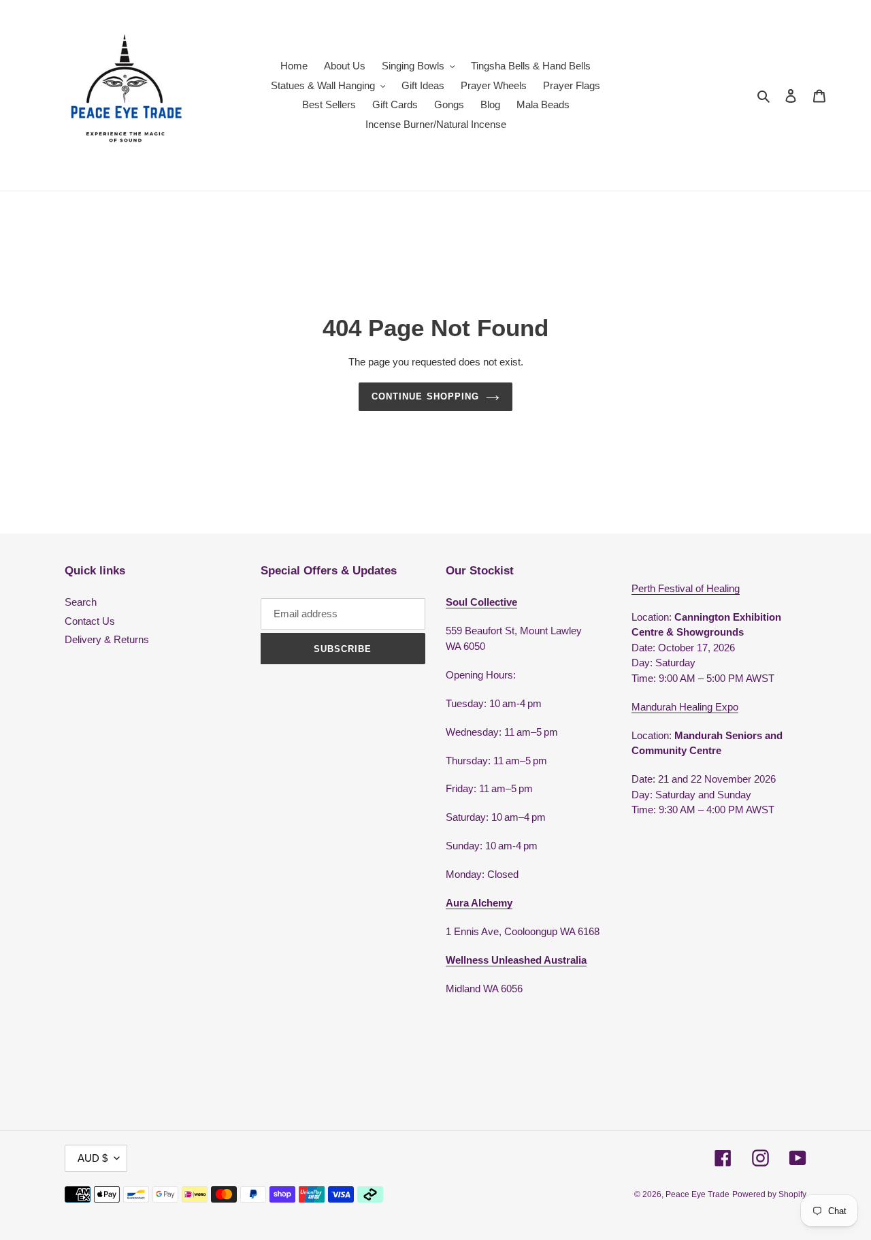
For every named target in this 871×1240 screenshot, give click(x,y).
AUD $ (93, 1158)
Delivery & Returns (107, 639)
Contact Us (90, 621)
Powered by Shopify (769, 1194)
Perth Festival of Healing (685, 588)
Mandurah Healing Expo (684, 707)
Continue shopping (425, 396)
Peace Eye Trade (697, 1194)
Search (81, 602)
